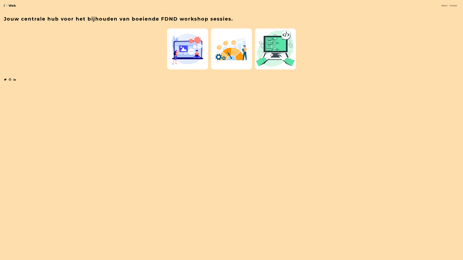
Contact (453, 5)
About (444, 5)
